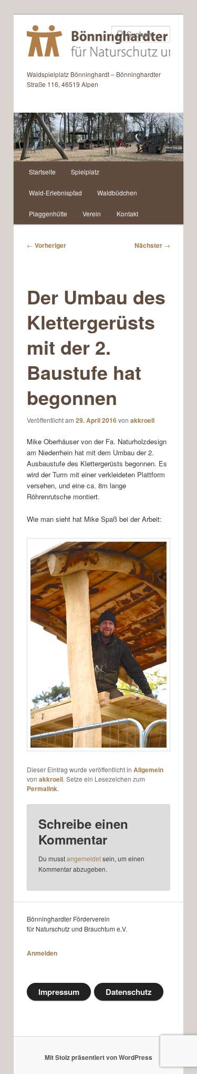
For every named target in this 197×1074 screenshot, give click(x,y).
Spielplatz (85, 171)
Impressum (58, 992)
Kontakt (127, 213)
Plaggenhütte (48, 213)
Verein (91, 213)
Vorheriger (46, 245)
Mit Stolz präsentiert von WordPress (98, 1057)
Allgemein (148, 769)
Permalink (42, 788)
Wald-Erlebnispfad (55, 192)
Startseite (42, 171)
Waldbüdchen (117, 192)
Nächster (152, 245)
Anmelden (42, 953)
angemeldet (84, 858)
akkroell (142, 420)
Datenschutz (129, 992)
